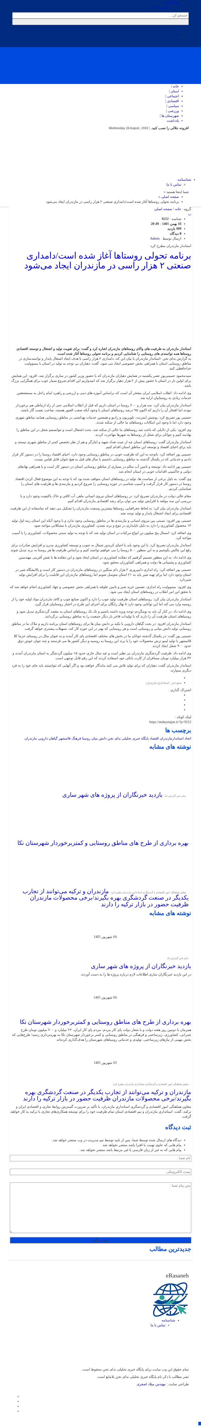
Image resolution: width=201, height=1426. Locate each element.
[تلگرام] (13, 1401)
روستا (86, 738)
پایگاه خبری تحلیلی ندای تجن (128, 738)
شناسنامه (172, 2)
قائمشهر (65, 738)
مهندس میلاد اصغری (152, 1384)
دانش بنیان (99, 738)
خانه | (175, 86)
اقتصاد (154, 738)
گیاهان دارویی (48, 738)
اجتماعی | (172, 96)
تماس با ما (161, 7)
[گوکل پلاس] (13, 1406)
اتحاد (188, 738)
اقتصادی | (172, 101)
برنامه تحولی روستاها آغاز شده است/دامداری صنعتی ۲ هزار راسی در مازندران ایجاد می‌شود (107, 260)
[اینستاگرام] (13, 1396)
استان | (174, 91)
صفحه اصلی (163, 209)
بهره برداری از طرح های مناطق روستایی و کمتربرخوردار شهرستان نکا (103, 843)
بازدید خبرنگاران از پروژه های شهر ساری (112, 795)
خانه (178, 209)
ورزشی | (172, 111)
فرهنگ (76, 738)
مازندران (31, 738)
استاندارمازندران (172, 738)
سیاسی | (172, 106)
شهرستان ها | (169, 116)
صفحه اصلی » (168, 197)
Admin (155, 238)
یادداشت (173, 121)
